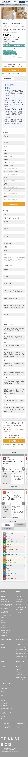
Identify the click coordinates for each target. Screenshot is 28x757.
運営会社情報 (4, 688)
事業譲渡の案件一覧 (5, 633)
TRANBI (2, 4)
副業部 (2, 644)
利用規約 (3, 700)
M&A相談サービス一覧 (6, 615)
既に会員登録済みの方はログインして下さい (14, 74)
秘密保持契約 (4, 705)
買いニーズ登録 (4, 608)
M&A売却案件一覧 (17, 4)
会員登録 (15, 1)
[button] (23, 469)
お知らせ (3, 691)
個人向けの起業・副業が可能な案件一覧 (6, 611)
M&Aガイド (18, 669)
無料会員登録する (14, 70)
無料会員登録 (20, 723)
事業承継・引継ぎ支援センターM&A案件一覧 (6, 605)
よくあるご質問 (19, 679)
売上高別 (3, 625)
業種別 (2, 617)
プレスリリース (4, 697)
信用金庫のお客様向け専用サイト (7, 727)
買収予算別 (3, 627)
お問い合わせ (7, 723)
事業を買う (8, 4)
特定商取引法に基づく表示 (6, 709)
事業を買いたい (4, 596)
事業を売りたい (19, 596)
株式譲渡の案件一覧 (5, 630)
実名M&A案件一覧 (5, 601)
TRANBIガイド (19, 666)
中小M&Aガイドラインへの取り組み (6, 713)
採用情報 (3, 716)
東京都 (13, 41)
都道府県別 (3, 622)
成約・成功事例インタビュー (21, 650)
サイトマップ (4, 718)
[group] (13, 469)
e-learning (18, 644)
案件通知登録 (4, 635)
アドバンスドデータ (20, 647)
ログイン (22, 1)
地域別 (2, 620)
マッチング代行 (19, 609)
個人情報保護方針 (5, 703)
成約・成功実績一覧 (20, 653)
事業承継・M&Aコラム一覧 (21, 657)
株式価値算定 (19, 604)
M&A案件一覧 (4, 599)
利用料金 (3, 666)
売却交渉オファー (20, 599)
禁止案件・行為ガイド (21, 677)
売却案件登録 (19, 601)
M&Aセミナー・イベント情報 (6, 694)
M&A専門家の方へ (20, 612)
